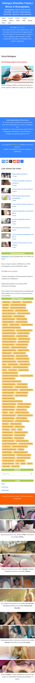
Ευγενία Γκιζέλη (23, 361)
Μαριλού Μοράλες (9, 406)
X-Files (24, 18)
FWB (23, 20)
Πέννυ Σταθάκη (21, 418)
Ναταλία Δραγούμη (9, 415)
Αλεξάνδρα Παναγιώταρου (11, 327)
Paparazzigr (5, 256)
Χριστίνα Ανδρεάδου (20, 452)
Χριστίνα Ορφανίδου (23, 455)
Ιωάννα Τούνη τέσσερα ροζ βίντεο (22, 204)
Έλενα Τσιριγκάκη (23, 313)
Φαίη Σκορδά (7, 452)
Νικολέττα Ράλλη (8, 418)
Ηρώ (4, 370)
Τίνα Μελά (6, 446)
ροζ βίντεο (15, 466)
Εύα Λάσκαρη (13, 364)
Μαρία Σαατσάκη (8, 398)
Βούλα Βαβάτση (23, 341)
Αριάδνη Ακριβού (23, 333)
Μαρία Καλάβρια (8, 392)
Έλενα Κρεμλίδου (21, 310)
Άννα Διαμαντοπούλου (18, 304)
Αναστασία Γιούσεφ (9, 333)
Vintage (4, 20)
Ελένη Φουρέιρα (22, 355)
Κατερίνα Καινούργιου (10, 372)
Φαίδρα (21, 449)
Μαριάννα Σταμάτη (24, 404)
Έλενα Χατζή (7, 316)
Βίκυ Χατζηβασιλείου (9, 338)
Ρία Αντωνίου (20, 426)
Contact (10, 18)
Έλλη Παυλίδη (21, 319)
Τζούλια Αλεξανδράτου (20, 446)
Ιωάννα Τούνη (23, 370)
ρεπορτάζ (6, 466)
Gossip (30, 20)
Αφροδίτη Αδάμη (22, 336)
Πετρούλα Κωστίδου (22, 421)
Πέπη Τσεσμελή (8, 421)
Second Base (27, 302)
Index (3, 484)
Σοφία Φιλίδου (7, 438)
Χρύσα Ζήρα (20, 460)
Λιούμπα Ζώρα (8, 387)
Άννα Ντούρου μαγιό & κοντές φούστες (14, 62)
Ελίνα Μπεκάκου (8, 358)
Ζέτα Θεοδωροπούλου (20, 367)
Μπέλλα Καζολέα (8, 409)
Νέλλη (5, 412)
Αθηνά (5, 324)
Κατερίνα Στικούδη (26, 375)
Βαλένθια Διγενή (24, 338)
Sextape (5, 304)
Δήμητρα (6, 347)
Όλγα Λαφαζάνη (8, 321)
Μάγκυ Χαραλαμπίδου (10, 389)
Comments (4, 487)
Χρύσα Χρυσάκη (8, 463)
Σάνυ (19, 429)
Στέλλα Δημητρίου (22, 440)
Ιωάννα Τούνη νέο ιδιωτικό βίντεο (22, 189)
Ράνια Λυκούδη (8, 426)
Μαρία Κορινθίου (22, 392)
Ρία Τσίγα (6, 429)
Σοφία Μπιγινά (7, 435)
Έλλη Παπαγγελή (8, 319)
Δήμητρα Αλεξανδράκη (19, 347)
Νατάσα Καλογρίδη (22, 412)
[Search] (31, 474)
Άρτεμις (5, 307)
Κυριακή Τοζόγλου (8, 378)
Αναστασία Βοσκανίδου (24, 330)
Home (4, 18)
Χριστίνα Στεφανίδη (23, 457)
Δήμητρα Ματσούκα (9, 350)
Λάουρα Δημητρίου (9, 384)
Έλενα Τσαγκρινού (9, 313)
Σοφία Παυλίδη (19, 435)
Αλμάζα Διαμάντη (8, 330)
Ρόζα (13, 429)
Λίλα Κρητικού (22, 384)
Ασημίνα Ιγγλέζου (8, 336)
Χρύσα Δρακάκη (8, 460)
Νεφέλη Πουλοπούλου (25, 415)
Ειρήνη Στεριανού (19, 353)
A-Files (17, 18)
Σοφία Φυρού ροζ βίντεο (19, 174)
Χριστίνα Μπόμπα (8, 455)
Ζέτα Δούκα (6, 367)
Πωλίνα (5, 423)
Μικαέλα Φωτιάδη (23, 406)
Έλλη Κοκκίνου (19, 316)
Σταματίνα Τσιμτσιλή (26, 443)
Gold (9, 23)
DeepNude (6, 302)
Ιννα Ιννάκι (12, 370)
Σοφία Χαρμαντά (8, 440)
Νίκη (11, 412)
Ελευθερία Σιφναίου (9, 361)
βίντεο (30, 463)
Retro (3, 23)
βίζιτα (23, 463)
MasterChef (16, 302)
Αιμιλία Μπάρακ (27, 324)
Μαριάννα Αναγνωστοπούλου (12, 401)
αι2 (17, 463)
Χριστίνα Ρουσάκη (8, 457)
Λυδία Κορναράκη (21, 387)
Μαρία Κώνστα (8, 395)
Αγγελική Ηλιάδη (21, 321)
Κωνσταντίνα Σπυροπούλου (11, 381)
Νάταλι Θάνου (21, 409)
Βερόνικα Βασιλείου (9, 341)
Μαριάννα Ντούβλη (9, 404)
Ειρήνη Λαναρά (23, 350)
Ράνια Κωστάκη (16, 423)
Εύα (4, 364)
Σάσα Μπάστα (7, 432)
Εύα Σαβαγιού (24, 364)
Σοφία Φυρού (19, 438)
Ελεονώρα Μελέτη (22, 358)
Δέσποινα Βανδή (22, 344)
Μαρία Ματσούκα (21, 395)
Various (11, 20)
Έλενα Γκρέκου (8, 310)
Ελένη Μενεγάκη (8, 355)
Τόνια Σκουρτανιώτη (9, 449)
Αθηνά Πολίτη (14, 324)
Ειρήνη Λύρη (7, 353)
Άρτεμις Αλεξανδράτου (18, 307)
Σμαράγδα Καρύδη (21, 432)
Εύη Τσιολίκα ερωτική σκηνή (21, 227)
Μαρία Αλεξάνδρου (26, 389)
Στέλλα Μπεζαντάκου (9, 443)
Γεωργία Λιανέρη (8, 344)
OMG (18, 20)
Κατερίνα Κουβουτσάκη (10, 375)
